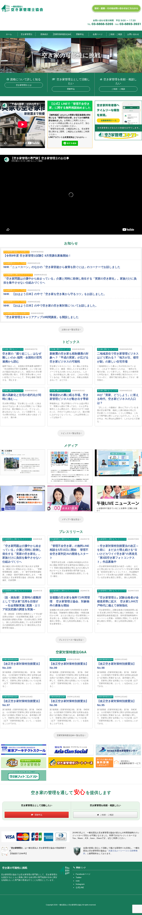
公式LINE (80, 887)
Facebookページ (83, 874)
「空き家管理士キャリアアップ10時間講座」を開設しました (41, 317)
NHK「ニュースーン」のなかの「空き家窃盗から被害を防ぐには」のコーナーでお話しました (61, 267)
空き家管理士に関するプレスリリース (18, 275)
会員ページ (97, 34)
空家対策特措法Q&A (62, 34)
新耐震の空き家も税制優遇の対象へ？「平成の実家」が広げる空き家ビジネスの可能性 (69, 357)
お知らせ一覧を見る (71, 329)
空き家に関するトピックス (13, 349)
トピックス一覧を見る (71, 433)
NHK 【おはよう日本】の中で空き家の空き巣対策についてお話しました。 (50, 305)
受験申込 (80, 34)
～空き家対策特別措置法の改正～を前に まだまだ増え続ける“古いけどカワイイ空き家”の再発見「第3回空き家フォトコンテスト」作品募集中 (118, 553)
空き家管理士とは (23, 85)
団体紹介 (44, 34)
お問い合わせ (133, 34)
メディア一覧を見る (71, 519)
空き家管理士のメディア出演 (15, 263)
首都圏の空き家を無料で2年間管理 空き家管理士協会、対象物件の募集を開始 (70, 601)
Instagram (80, 884)
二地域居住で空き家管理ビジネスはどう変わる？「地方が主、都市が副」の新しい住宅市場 (118, 357)
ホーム (9, 34)
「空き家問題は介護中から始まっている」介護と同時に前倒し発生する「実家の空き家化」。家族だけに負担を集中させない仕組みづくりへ (21, 553)
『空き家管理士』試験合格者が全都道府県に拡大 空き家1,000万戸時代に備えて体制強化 (118, 601)
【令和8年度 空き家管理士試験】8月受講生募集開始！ (37, 255)
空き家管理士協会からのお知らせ (16, 252)
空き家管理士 (26, 34)
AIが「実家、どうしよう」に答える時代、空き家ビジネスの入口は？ (118, 398)
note (78, 881)
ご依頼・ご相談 (115, 34)
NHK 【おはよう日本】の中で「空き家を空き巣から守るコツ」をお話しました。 (54, 294)
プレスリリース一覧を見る (71, 640)
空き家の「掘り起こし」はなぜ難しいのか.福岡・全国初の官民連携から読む (22, 357)
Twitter (79, 877)
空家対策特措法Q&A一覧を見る (71, 735)
